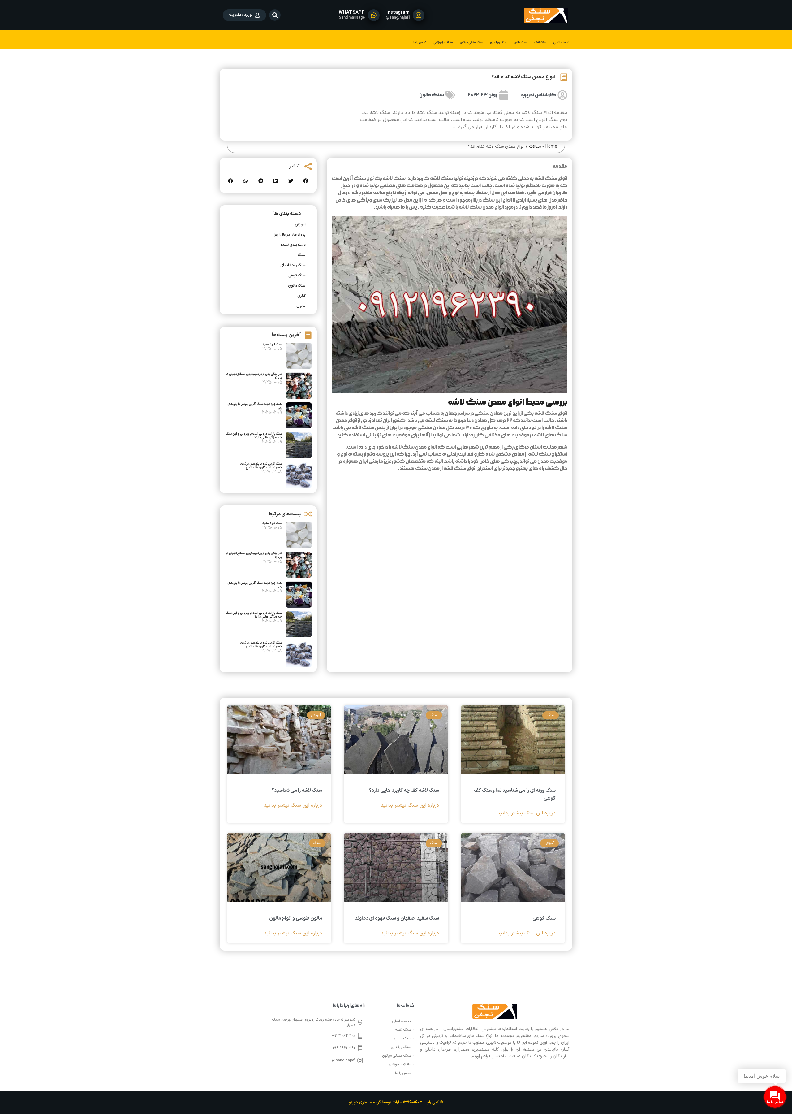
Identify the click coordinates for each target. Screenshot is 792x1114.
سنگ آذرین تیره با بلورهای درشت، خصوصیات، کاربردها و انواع (261, 466)
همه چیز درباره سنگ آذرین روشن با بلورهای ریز (254, 406)
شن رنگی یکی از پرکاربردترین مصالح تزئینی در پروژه (254, 376)
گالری (301, 296)
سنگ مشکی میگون (471, 42)
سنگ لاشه (540, 42)
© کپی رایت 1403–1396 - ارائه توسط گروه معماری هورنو (396, 1102)
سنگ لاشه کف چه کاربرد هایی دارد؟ (404, 790)
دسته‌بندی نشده (293, 245)
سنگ (302, 255)
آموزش (300, 224)
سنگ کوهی (297, 275)
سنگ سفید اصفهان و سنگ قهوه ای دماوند (397, 918)
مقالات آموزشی (443, 42)
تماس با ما (419, 42)
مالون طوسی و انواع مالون (295, 918)
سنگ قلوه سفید (272, 344)
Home (551, 146)
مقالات (535, 146)
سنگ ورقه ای (498, 42)
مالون (301, 306)
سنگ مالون (520, 42)
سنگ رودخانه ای (293, 265)
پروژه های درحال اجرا (290, 234)
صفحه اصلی (561, 42)
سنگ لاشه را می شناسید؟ (297, 790)
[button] (275, 15)
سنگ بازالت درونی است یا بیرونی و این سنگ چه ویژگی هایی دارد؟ (254, 435)
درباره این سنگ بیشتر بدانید (526, 813)
